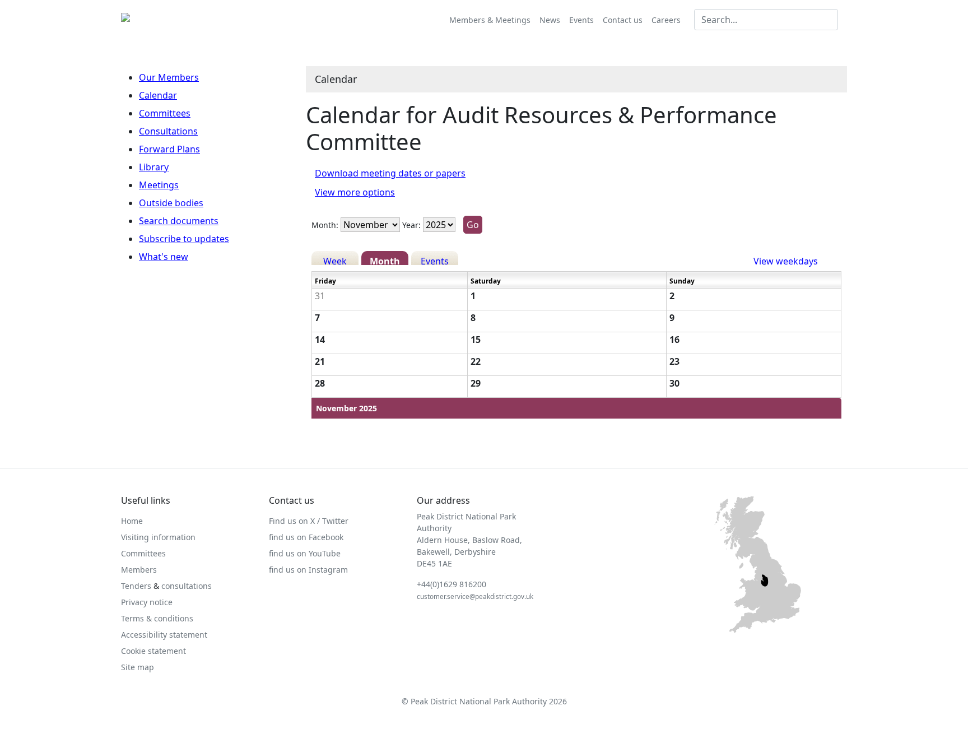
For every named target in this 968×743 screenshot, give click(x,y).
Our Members (169, 77)
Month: (324, 225)
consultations (186, 586)
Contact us (623, 20)
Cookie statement (153, 651)
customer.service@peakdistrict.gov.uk (475, 596)
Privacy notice (147, 602)
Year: (411, 225)
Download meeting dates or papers (390, 173)
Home (132, 521)
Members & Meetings (489, 20)
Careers (666, 20)
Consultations (168, 131)
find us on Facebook (306, 537)
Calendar (158, 95)
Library (154, 167)
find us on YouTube (305, 553)
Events (581, 20)
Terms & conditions (157, 618)
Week (335, 260)
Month (385, 260)
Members (139, 569)
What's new (163, 256)
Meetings (159, 185)
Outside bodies (171, 203)
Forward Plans (169, 149)
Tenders (136, 586)
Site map (137, 667)
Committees (164, 113)
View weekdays (785, 260)
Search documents (178, 221)
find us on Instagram (308, 569)
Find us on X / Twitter (308, 521)
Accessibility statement (164, 634)
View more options (355, 192)
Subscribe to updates (184, 239)
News (549, 20)
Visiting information (158, 537)
